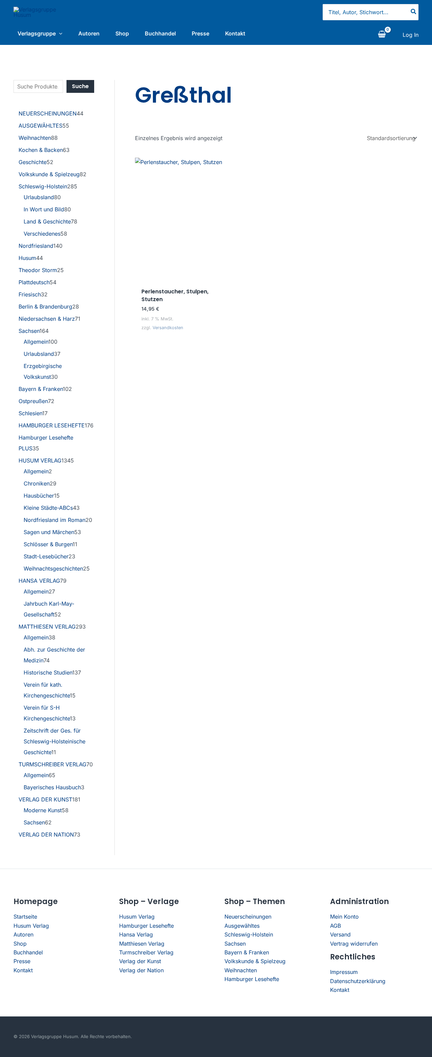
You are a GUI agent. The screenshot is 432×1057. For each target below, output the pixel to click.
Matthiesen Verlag (141, 943)
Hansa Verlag (136, 934)
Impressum (344, 972)
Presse (200, 33)
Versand (340, 934)
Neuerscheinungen (247, 916)
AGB (335, 925)
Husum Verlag (31, 925)
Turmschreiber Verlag (146, 952)
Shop (122, 33)
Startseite (25, 916)
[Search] (413, 12)
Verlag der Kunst (140, 961)
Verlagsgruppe (37, 33)
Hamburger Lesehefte (146, 925)
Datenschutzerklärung (357, 981)
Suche (80, 86)
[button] (59, 33)
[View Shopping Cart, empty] (382, 35)
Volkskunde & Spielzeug (255, 961)
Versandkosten (168, 327)
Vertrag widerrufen (354, 943)
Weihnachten (240, 970)
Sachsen (235, 943)
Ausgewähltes (242, 925)
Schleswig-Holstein (248, 934)
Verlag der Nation (141, 970)
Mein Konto (344, 916)
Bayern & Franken (246, 952)
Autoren (89, 33)
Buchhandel (160, 33)
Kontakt (235, 33)
